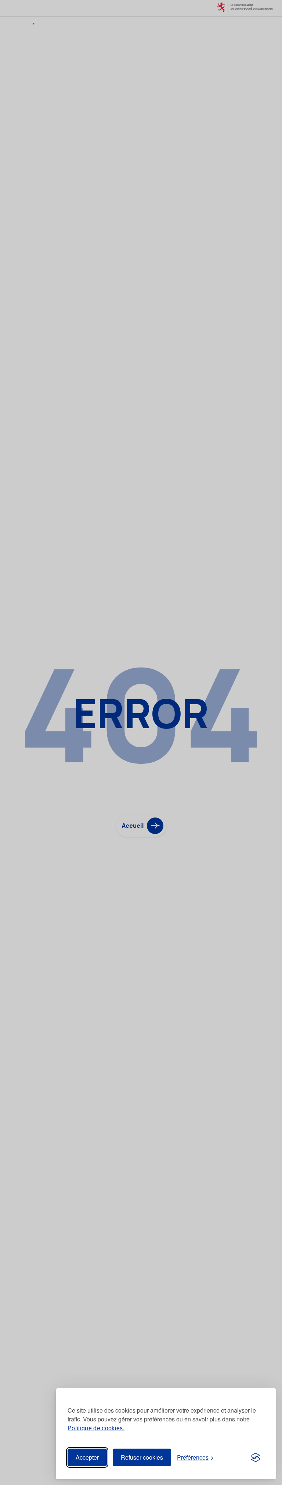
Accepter (87, 1457)
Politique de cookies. (96, 1428)
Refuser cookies (142, 1457)
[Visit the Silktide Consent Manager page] (255, 1457)
